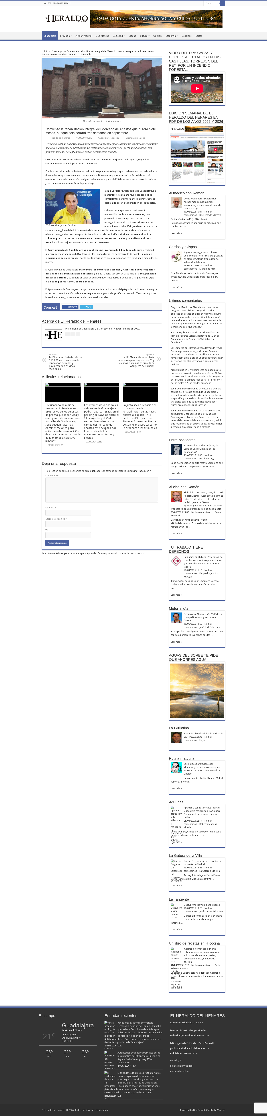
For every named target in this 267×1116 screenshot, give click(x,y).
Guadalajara (50, 36)
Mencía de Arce (207, 268)
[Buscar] (222, 3)
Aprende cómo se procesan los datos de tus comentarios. (117, 553)
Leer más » (176, 233)
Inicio (47, 51)
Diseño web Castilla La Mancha (209, 1110)
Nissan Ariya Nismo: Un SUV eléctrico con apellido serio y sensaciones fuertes (203, 617)
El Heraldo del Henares (59, 138)
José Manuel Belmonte (211, 911)
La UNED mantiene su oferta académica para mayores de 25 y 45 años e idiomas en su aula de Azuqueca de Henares (136, 360)
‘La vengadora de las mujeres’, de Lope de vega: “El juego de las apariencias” (201, 448)
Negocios (115, 138)
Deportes (186, 36)
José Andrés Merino (209, 627)
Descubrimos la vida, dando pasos (202, 904)
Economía (171, 36)
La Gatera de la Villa (209, 871)
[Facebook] (194, 3)
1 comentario (211, 770)
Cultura (143, 36)
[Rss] (190, 3)
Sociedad (118, 36)
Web (47, 530)
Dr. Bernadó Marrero (210, 215)
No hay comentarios (201, 512)
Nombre (50, 507)
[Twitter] (197, 3)
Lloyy (202, 740)
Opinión (157, 36)
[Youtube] (200, 3)
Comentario (52, 475)
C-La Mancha (102, 36)
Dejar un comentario (135, 138)
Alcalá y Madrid (84, 36)
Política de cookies (179, 1071)
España (132, 36)
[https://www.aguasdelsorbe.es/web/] (156, 18)
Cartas (198, 36)
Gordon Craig (206, 458)
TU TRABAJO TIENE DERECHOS (186, 549)
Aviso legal (175, 1060)
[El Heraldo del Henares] (66, 18)
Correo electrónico (56, 518)
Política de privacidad (181, 1065)
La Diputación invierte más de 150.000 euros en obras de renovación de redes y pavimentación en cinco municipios (65, 361)
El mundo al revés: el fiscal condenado (203, 733)
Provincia (65, 36)
